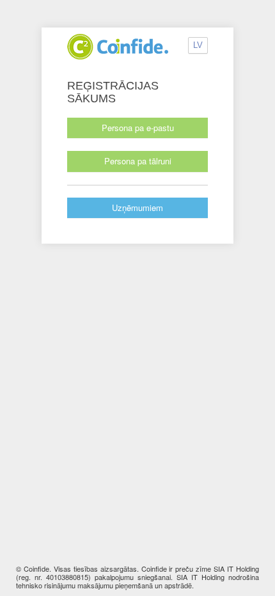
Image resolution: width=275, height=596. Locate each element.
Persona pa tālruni (137, 161)
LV (198, 45)
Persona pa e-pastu (138, 128)
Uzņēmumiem (137, 207)
